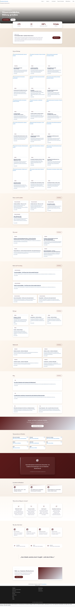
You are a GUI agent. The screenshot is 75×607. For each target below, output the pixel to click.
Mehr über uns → (56, 37)
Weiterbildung (68, 1)
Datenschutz (40, 590)
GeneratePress (44, 584)
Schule (42, 1)
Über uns (13, 19)
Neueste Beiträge (6, 19)
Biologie (13, 593)
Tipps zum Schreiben (60, 1)
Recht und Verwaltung (16, 592)
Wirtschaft (14, 590)
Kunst (13, 597)
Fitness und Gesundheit (16, 589)
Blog (73, 1)
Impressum (40, 589)
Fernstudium (54, 1)
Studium (47, 1)
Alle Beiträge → (59, 197)
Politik (13, 599)
